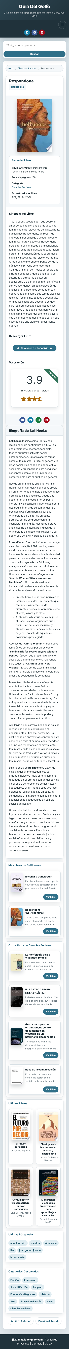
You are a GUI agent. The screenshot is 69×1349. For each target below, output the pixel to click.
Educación (30, 1280)
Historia (45, 1294)
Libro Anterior (22, 1321)
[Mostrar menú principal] (62, 25)
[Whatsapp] (39, 420)
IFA (12, 1250)
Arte (12, 1301)
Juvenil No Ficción (31, 1301)
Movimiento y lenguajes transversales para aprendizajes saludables (48, 1207)
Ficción (14, 1280)
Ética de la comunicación (40, 1069)
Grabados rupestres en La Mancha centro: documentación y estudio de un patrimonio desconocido (40, 1030)
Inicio (10, 68)
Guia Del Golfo (34, 6)
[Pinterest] (42, 33)
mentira (35, 1243)
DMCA (48, 1343)
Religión (37, 1287)
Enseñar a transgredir (38, 876)
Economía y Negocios (22, 1294)
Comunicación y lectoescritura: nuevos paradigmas (21, 1204)
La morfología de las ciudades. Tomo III (37, 956)
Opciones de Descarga (34, 348)
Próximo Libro (46, 1321)
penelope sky (18, 1243)
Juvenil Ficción (19, 1287)
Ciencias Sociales (27, 68)
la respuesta (17, 1257)
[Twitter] (27, 33)
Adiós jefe (51, 1243)
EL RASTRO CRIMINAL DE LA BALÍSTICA (38, 991)
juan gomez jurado (30, 1250)
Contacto (37, 1343)
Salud (50, 1301)
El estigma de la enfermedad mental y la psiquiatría (48, 1149)
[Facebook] (34, 33)
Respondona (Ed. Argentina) (34, 911)
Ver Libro (51, 896)
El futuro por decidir (21, 1145)
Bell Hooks (17, 86)
